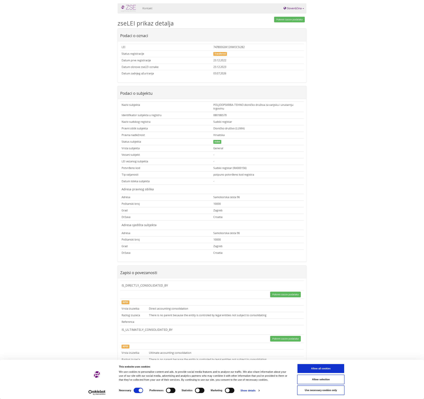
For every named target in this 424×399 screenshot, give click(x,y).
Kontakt (147, 8)
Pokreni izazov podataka (289, 19)
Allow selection (321, 379)
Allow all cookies (321, 368)
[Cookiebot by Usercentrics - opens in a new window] (96, 392)
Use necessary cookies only (321, 390)
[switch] (170, 390)
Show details (248, 390)
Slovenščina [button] (294, 8)
